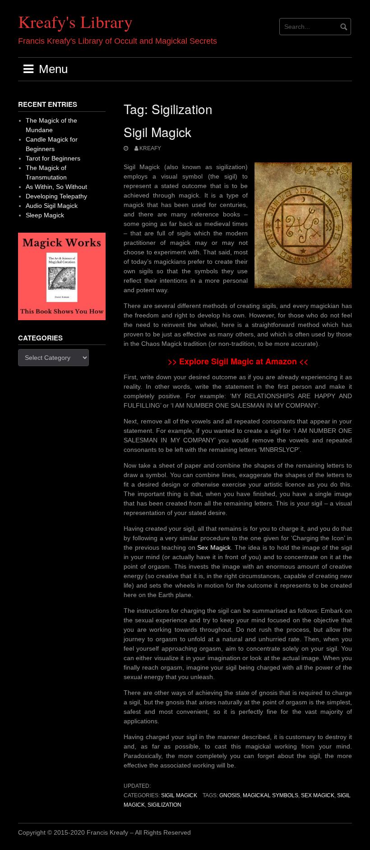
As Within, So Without (56, 186)
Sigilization (164, 805)
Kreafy (150, 148)
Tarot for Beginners (53, 158)
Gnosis (229, 795)
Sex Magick (214, 547)
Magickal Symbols (270, 795)
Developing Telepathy (56, 196)
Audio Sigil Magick (52, 205)
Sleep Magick (45, 215)
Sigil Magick (157, 132)
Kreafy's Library (75, 21)
